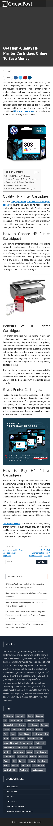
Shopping (32, 761)
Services (22, 761)
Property (33, 756)
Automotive (20, 716)
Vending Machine (10, 770)
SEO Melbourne (12, 787)
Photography (22, 756)
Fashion (30, 729)
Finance (39, 729)
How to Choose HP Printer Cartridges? (22, 179)
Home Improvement (35, 738)
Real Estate (43, 756)
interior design (40, 743)
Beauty (30, 716)
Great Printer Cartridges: (16, 185)
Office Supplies (9, 756)
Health (13, 734)
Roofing (6, 761)
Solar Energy (42, 761)
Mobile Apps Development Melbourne (20, 811)
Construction (33, 725)
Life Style (7, 752)
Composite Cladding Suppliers (14, 725)
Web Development (38, 770)
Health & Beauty (24, 734)
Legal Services (35, 747)
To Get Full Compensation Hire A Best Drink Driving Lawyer (39, 553)
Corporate (44, 725)
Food (5, 734)
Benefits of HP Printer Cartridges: (20, 182)
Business (39, 716)
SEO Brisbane (12, 801)
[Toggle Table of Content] (35, 172)
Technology (26, 765)
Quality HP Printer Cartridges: (18, 176)
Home (6, 738)
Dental (6, 729)
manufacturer (19, 752)
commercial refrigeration (34, 720)
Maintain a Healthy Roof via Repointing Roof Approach (13, 553)
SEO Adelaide (12, 792)
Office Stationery (41, 752)
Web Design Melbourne (15, 806)
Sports (6, 765)
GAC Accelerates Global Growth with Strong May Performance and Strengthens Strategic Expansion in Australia (26, 615)
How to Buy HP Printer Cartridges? (20, 189)
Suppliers (15, 765)
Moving (29, 752)
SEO (14, 761)
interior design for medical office (15, 747)
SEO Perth (10, 797)
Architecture (8, 716)
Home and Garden (18, 738)
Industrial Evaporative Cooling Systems (18, 743)
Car (5, 720)
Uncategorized (38, 765)
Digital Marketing (18, 729)
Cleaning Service (16, 720)
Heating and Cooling (40, 734)
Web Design (24, 770)
